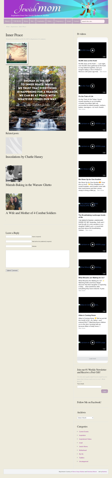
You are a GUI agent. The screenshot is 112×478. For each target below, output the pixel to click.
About (7, 21)
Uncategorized (83, 461)
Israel (69, 21)
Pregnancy (59, 21)
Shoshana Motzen (92, 471)
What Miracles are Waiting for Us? (91, 278)
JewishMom (15, 39)
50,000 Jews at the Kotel (88, 61)
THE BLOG (17, 21)
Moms (26, 21)
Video (50, 21)
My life (81, 454)
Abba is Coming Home (87, 315)
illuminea (104, 471)
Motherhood (83, 450)
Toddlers (81, 458)
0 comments (42, 39)
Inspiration (41, 21)
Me (32, 21)
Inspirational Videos (85, 439)
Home (8, 27)
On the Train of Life (86, 96)
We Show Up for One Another (90, 179)
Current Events (84, 431)
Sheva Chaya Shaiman (78, 471)
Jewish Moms (83, 446)
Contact (76, 21)
